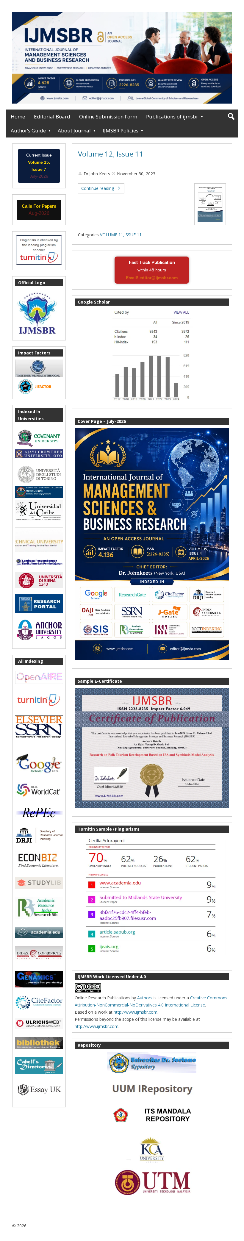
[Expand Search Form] (231, 117)
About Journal (74, 130)
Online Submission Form (108, 116)
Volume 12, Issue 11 (110, 154)
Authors (144, 998)
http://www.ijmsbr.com (135, 1012)
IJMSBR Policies (120, 130)
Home (18, 116)
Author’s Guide (28, 130)
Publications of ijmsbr (172, 116)
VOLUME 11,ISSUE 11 (121, 234)
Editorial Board (52, 116)
